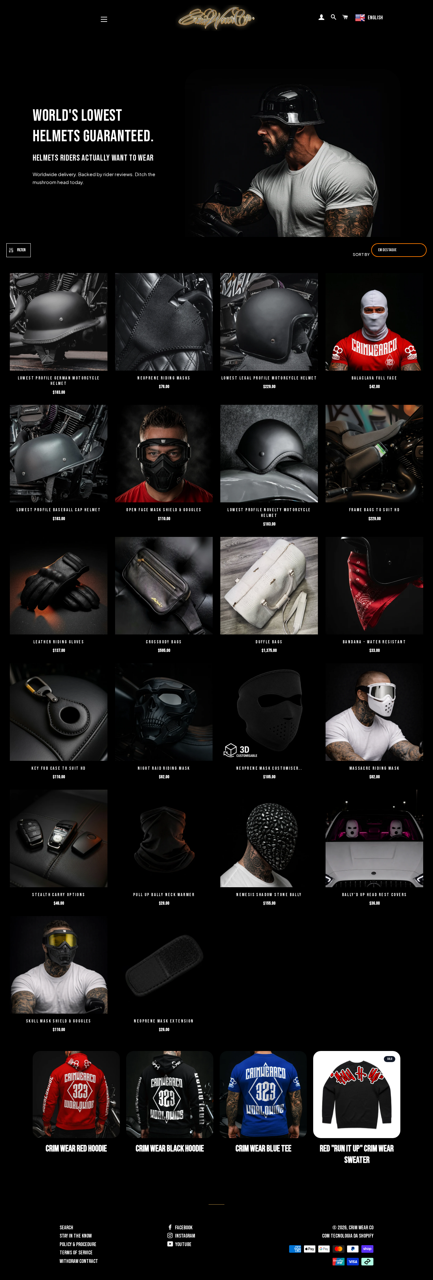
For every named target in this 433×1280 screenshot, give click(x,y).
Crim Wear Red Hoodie (76, 1148)
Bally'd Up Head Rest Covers (374, 894)
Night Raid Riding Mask (164, 768)
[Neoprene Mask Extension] (164, 965)
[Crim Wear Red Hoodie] (76, 1094)
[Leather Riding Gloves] (58, 586)
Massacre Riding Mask (374, 768)
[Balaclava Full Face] (374, 322)
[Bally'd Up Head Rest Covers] (374, 839)
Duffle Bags (268, 642)
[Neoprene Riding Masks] (164, 322)
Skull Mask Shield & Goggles (58, 1021)
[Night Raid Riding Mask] (164, 712)
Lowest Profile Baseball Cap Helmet (58, 510)
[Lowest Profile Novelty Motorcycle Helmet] (269, 454)
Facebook (183, 1228)
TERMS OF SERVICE (76, 1253)
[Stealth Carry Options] (58, 839)
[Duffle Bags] (269, 586)
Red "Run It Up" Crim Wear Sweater (357, 1154)
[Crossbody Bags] (164, 586)
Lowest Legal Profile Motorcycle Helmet (269, 378)
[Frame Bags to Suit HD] (374, 454)
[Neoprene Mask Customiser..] (269, 712)
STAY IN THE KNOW (76, 1236)
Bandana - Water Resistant (374, 642)
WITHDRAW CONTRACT (79, 1261)
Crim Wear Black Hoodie (170, 1148)
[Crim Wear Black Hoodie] (169, 1094)
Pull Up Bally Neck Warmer (164, 894)
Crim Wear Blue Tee (263, 1148)
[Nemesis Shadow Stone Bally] (269, 839)
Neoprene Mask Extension (164, 1021)
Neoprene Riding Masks (163, 378)
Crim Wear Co (361, 1228)
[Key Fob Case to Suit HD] (58, 712)
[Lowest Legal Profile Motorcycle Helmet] (269, 322)
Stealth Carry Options (58, 894)
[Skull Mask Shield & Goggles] (58, 965)
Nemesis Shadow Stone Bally (269, 894)
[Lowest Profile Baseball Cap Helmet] (58, 454)
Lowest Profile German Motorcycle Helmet (59, 380)
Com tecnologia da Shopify (347, 1236)
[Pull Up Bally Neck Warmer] (164, 839)
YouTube (182, 1244)
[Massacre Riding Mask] (374, 712)
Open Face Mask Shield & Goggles (163, 510)
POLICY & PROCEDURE (78, 1244)
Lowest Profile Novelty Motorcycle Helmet (269, 512)
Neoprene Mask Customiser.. (269, 768)
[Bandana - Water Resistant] (374, 586)
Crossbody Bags (164, 642)
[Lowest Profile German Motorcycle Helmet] (58, 322)
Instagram (184, 1236)
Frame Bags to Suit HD (374, 510)
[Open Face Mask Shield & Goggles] (164, 454)
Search (66, 1228)
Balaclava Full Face (374, 378)
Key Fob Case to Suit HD (58, 768)
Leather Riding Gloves (58, 642)
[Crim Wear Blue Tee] (263, 1094)
